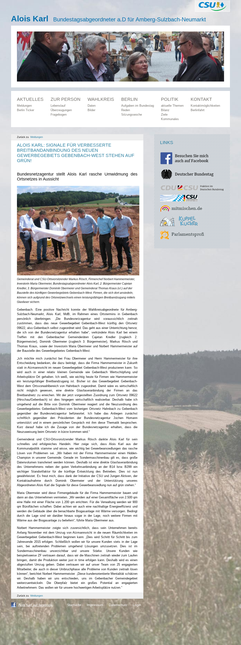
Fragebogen (59, 114)
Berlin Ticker (25, 110)
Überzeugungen (61, 110)
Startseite (74, 605)
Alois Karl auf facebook (35, 605)
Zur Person (65, 99)
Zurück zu (30, 137)
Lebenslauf (58, 105)
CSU (212, 6)
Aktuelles (30, 99)
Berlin (129, 99)
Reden (125, 110)
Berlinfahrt (198, 110)
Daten (92, 105)
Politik (169, 99)
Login (137, 605)
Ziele (164, 114)
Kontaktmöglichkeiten (205, 105)
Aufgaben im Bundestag (137, 105)
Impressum (95, 605)
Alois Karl (29, 18)
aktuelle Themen (172, 105)
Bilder (91, 110)
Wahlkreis (101, 99)
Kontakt (201, 99)
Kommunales (170, 119)
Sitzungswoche (131, 114)
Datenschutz (118, 605)
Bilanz (165, 110)
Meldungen (24, 105)
